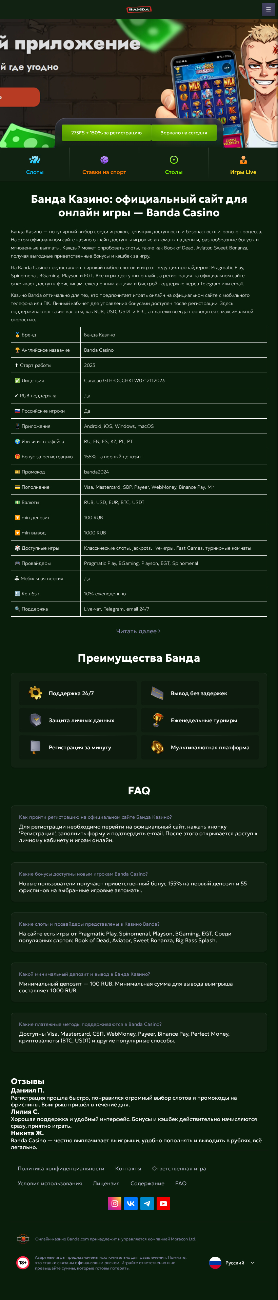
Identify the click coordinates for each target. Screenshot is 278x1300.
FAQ (180, 1183)
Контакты (128, 1168)
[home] (139, 9)
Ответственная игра (179, 1168)
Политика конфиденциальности (61, 1168)
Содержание (147, 1183)
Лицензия (106, 1183)
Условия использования (50, 1183)
